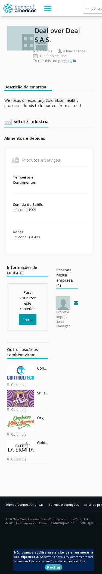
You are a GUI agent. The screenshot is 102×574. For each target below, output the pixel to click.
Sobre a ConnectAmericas (24, 504)
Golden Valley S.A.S (42, 442)
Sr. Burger (42, 392)
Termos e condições (64, 504)
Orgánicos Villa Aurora (42, 417)
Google (88, 521)
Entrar (28, 319)
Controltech (42, 368)
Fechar (54, 567)
